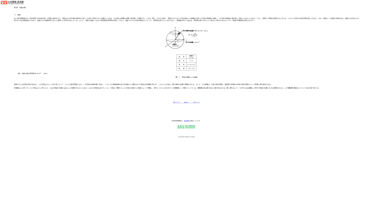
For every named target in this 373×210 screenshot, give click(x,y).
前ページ (178, 102)
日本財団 (186, 121)
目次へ (188, 102)
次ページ (196, 102)
